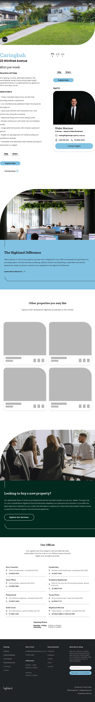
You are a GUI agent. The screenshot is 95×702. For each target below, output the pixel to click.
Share (15, 154)
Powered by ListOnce (84, 693)
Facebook (51, 651)
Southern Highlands (58, 580)
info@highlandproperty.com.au (36, 651)
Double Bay (54, 567)
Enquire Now (10, 163)
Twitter (50, 663)
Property (6, 651)
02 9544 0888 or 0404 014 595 (63, 614)
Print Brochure (10, 171)
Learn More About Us (13, 271)
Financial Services (9, 663)
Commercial (8, 659)
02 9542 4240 (14, 601)
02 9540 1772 (57, 601)
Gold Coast (11, 607)
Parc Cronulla (12, 567)
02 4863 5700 (57, 589)
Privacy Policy (87, 687)
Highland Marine (56, 607)
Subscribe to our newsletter (80, 673)
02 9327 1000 (57, 573)
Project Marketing (9, 655)
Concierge (7, 666)
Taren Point (54, 595)
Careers (6, 670)
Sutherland (11, 595)
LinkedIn (50, 659)
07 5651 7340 (14, 614)
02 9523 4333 (79, 140)
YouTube (50, 666)
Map (6, 154)
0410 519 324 (64, 140)
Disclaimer (78, 687)
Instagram (51, 655)
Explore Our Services (19, 517)
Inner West (11, 580)
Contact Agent (74, 146)
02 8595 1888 (14, 586)
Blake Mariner (64, 128)
